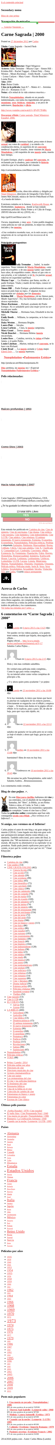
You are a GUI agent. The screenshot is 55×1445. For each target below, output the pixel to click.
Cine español (19, 931)
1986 (10, 1344)
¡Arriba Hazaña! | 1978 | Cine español (24, 1110)
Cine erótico (45, 532)
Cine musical (19, 960)
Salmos (16, 1047)
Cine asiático (13, 865)
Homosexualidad (21, 556)
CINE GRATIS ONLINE (19, 867)
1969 (11, 1310)
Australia (10, 1139)
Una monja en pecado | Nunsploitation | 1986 (28, 1116)
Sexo (41, 566)
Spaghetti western (21, 991)
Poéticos (17, 1039)
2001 (9, 1369)
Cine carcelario (20, 886)
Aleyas (16, 1004)
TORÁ (10, 1057)
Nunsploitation (21, 542)
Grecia (9, 1184)
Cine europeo (7, 534)
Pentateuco (18, 1036)
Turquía (9, 1246)
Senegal (9, 1237)
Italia (11, 1200)
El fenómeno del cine (17, 1083)
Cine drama (33, 532)
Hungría (10, 1191)
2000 (9, 1366)
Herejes (48, 553)
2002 (9, 1371)
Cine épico (18, 925)
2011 (9, 1391)
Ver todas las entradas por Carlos (17, 608)
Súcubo (38, 569)
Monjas (4, 564)
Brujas (49, 545)
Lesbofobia (6, 561)
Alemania (13, 1133)
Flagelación (32, 553)
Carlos (35, 41)
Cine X (38, 548)
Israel (9, 1197)
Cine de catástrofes (21, 891)
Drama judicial (20, 983)
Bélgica (9, 1150)
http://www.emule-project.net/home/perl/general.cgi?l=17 (25, 642)
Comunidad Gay (11, 550)
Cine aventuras (20, 878)
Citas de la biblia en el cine (19, 1089)
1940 (9, 1262)
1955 (9, 1273)
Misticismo (41, 561)
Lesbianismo (33, 558)
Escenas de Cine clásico (18, 1099)
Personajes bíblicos (16, 1086)
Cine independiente (39, 534)
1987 (9, 1347)
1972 (9, 1317)
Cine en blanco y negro (23, 923)
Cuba (9, 1160)
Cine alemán (18, 875)
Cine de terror (19, 915)
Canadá (10, 1152)
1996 (9, 1361)
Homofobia (6, 556)
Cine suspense (19, 978)
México (11, 1217)
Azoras (16, 1007)
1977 (9, 1335)
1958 (9, 1279)
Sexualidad (28, 569)
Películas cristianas (21, 989)
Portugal (10, 1228)
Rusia (9, 1235)
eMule (45, 550)
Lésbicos (45, 558)
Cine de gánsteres (21, 902)
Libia (9, 1212)
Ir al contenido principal (12, 2)
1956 (9, 1276)
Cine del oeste (19, 917)
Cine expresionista (21, 936)
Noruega (10, 1220)
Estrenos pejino (20, 986)
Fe (13, 553)
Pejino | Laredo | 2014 (17, 1062)
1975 (10, 1328)
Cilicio (13, 548)
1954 (10, 1270)
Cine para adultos (25, 548)
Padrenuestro (32, 357)
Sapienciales (18, 1049)
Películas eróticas (37, 542)
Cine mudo (18, 957)
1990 (9, 1350)
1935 (9, 1257)
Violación (47, 569)
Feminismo (20, 553)
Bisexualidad (39, 545)
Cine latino (18, 952)
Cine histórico (19, 944)
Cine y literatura (20, 981)
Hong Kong (11, 1189)
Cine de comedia (20, 894)
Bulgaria (10, 1147)
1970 (10, 1314)
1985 (9, 1341)
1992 (9, 1352)
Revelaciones (19, 1044)
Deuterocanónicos (21, 1020)
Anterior (6, 27)
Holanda (10, 1186)
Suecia (10, 1240)
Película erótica (8, 566)
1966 (10, 1301)
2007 (10, 1381)
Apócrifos (17, 1015)
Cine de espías (19, 896)
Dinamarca (12, 1163)
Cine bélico (18, 880)
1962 (10, 1289)
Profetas (49, 542)
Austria (10, 1142)
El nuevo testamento (21, 540)
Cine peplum (19, 968)
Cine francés (18, 941)
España (12, 1166)
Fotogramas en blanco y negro (21, 1094)
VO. (3, 571)
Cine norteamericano (22, 965)
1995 (10, 1358)
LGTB (16, 561)
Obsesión (28, 564)
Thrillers (17, 994)
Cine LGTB (12, 999)
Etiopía (9, 1174)
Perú (8, 1223)
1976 (10, 1332)
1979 (10, 1338)
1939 (9, 1259)
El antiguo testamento (23, 1023)
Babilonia (27, 545)
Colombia (11, 1155)
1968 (10, 1305)
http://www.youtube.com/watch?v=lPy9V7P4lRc (24, 110)
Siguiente (18, 27)
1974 (10, 1325)
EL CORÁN (13, 1002)
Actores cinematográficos (19, 1073)
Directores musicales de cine (20, 1070)
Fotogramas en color (16, 1097)
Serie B (34, 566)
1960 (9, 1284)
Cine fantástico (22, 534)
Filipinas (10, 1177)
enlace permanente (32, 571)
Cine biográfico (20, 883)
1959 (9, 1281)
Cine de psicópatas (18, 532)
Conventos (36, 550)
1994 (9, 1355)
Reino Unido (16, 1231)
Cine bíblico (18, 1018)
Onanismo (38, 564)
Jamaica (9, 1203)
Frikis (41, 553)
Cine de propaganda (22, 909)
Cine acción (18, 872)
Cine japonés (13, 997)
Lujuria (31, 561)
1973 (11, 1320)
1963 (9, 1293)
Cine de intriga (20, 904)
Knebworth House (40, 204)
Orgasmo (49, 564)
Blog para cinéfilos (25, 797)
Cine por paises (14, 1075)
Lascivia (12, 558)
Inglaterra (34, 556)
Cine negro (18, 962)
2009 (10, 1388)
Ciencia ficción (20, 870)
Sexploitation (16, 569)
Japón (10, 1206)
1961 (9, 1287)
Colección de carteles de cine (20, 1091)
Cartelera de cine (36, 529)
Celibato (5, 548)
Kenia (9, 1209)
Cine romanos (19, 975)
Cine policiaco (19, 970)
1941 (9, 1265)
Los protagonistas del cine (19, 1078)
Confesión (25, 550)
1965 (9, 1299)
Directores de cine (15, 1068)
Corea (9, 1158)
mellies (20, 750)
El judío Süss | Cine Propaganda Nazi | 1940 (27, 1113)
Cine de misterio (20, 907)
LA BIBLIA (12, 1010)
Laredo (16, 628)
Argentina (11, 1136)
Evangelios (47, 540)
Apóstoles (17, 545)
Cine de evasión (20, 899)
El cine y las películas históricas (21, 1081)
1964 (10, 1295)
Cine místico (14, 537)
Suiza (9, 1243)
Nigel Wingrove (8, 194)
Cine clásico (18, 888)
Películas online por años (18, 1065)
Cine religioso (27, 537)
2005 (9, 1374)
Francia (12, 1180)
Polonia (9, 1226)
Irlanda (9, 1194)
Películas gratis (23, 566)
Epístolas (36, 540)
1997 (9, 1364)
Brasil (9, 1144)
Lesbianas (22, 558)
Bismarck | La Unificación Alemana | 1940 (26, 1118)
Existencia (6, 553)
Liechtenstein (11, 1215)
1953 (9, 1267)
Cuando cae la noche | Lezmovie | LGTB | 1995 (29, 1121)
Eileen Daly (7, 351)
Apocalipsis (18, 1012)
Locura (23, 561)
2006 (10, 1378)
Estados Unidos (20, 1170)
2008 (10, 1384)
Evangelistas (7, 542)
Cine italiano (19, 949)
